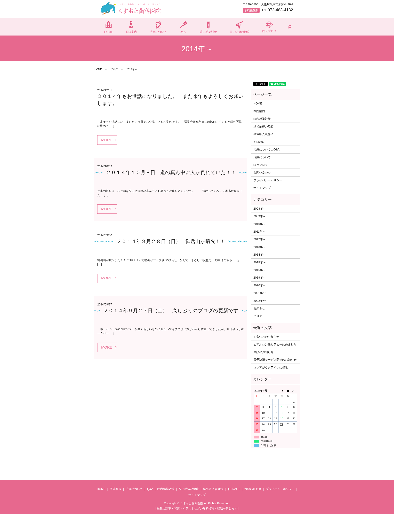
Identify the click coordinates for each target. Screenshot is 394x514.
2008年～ (259, 208)
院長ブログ (269, 31)
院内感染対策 (208, 31)
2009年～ (259, 216)
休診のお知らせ (263, 352)
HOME (108, 31)
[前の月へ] (282, 391)
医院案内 (131, 31)
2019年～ (259, 277)
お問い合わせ (262, 172)
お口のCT (259, 141)
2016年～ (259, 270)
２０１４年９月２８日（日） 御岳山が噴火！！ (171, 241)
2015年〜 (259, 262)
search (289, 27)
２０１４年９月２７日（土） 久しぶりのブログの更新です (170, 310)
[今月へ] (288, 391)
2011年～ (259, 231)
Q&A (183, 31)
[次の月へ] (294, 391)
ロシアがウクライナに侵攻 (270, 367)
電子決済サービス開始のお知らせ (275, 359)
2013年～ (259, 247)
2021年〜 (259, 293)
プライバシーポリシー (267, 180)
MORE (106, 140)
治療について (158, 31)
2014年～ (259, 254)
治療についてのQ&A (266, 149)
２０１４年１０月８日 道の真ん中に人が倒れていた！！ (171, 172)
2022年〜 (259, 300)
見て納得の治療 (240, 31)
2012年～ (259, 239)
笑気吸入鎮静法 (263, 134)
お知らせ (259, 308)
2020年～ (259, 285)
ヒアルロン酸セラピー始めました (275, 344)
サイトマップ (262, 187)
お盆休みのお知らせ (266, 336)
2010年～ (259, 224)
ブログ (114, 69)
